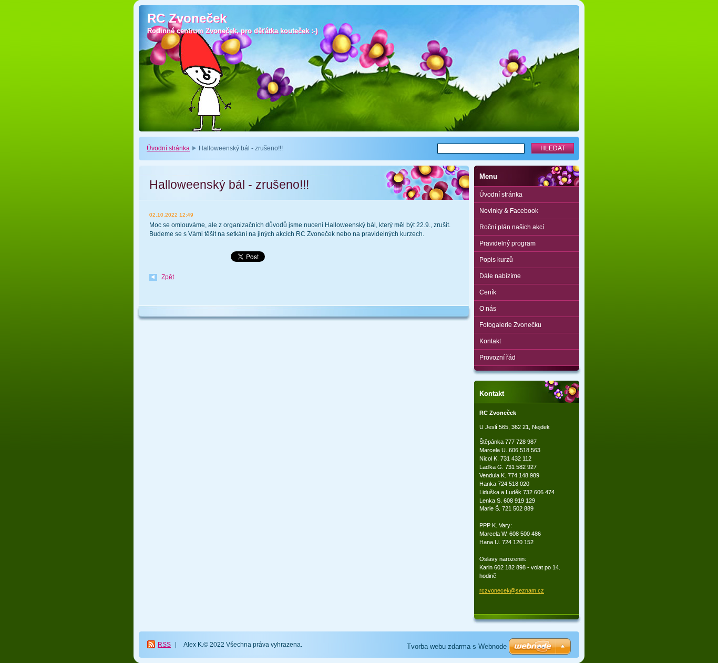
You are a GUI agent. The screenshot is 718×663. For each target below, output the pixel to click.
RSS (164, 644)
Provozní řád (497, 357)
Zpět (167, 277)
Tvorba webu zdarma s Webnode (457, 646)
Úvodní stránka (168, 148)
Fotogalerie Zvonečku (510, 325)
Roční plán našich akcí (511, 227)
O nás (487, 308)
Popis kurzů (496, 259)
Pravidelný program (507, 243)
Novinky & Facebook (508, 211)
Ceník (487, 292)
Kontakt (490, 341)
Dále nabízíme (500, 276)
